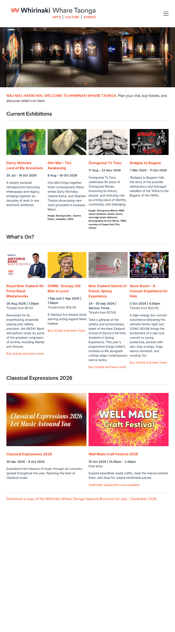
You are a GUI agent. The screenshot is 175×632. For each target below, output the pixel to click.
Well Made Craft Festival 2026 (113, 454)
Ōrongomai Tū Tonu (105, 163)
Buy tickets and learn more (25, 353)
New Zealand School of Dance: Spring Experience (108, 291)
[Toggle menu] (166, 13)
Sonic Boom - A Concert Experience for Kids (149, 291)
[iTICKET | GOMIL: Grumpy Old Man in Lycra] (67, 265)
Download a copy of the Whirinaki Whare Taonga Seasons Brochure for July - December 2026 (81, 499)
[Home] (53, 13)
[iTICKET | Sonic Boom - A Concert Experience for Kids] (149, 265)
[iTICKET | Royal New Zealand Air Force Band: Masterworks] (25, 265)
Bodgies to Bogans (145, 163)
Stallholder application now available (114, 485)
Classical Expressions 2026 (29, 454)
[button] (82, 83)
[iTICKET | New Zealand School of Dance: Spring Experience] (108, 265)
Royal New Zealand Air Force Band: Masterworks (25, 291)
